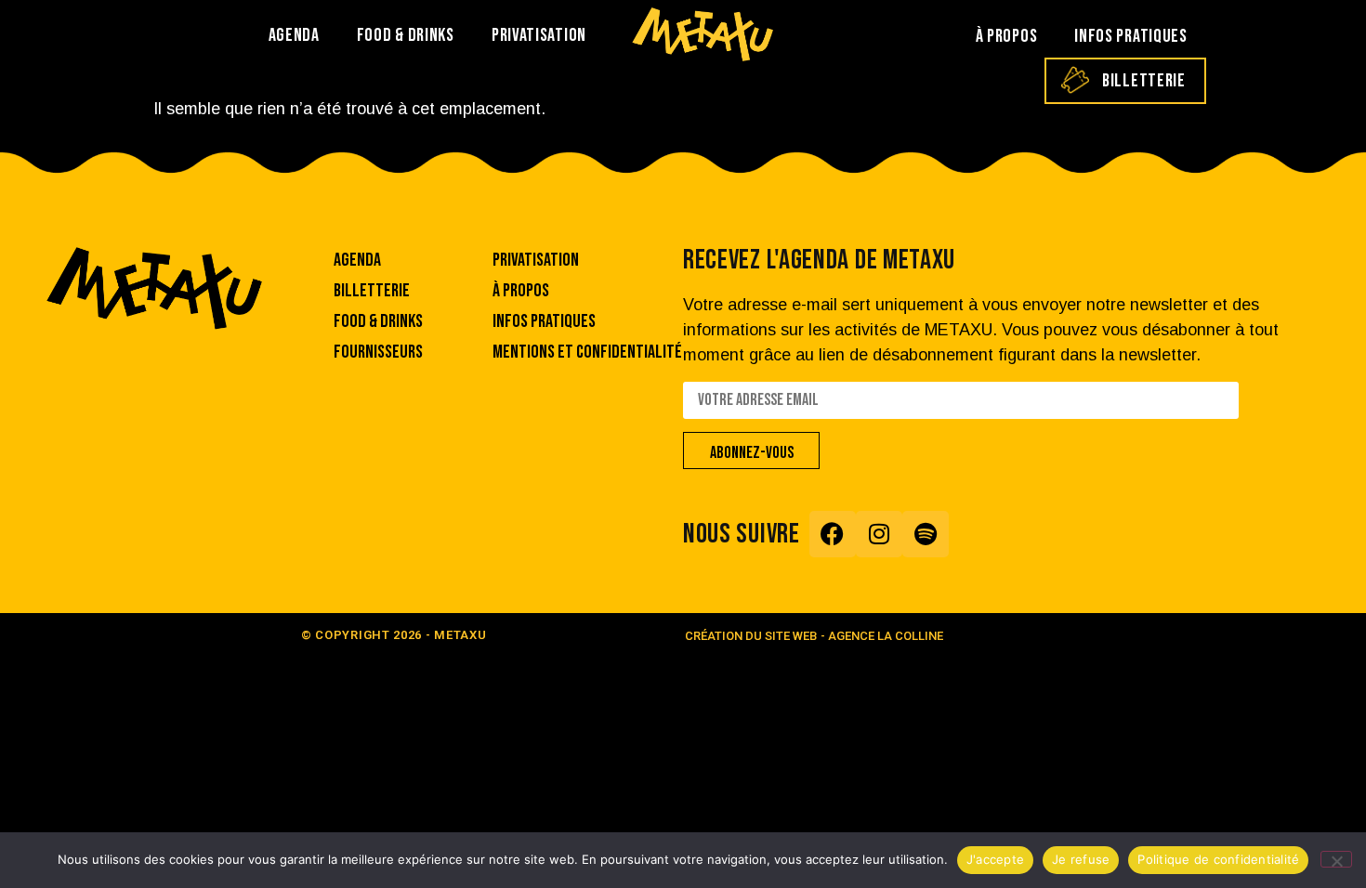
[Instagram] (879, 534)
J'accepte (995, 859)
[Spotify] (925, 534)
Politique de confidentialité (1218, 859)
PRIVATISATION (539, 35)
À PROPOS (1007, 36)
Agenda (294, 35)
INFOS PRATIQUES (1131, 36)
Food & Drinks (405, 35)
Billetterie (1144, 81)
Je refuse (1081, 859)
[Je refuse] (1336, 859)
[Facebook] (832, 534)
